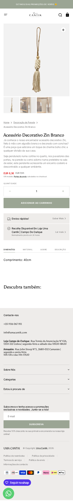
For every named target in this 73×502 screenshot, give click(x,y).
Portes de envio (20, 176)
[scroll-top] (65, 494)
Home (6, 122)
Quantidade (10, 183)
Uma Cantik (41, 448)
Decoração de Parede (24, 122)
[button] (6, 15)
